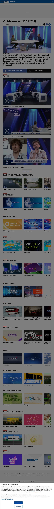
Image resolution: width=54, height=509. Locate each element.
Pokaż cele (18, 506)
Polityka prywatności (36, 491)
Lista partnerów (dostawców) (7, 499)
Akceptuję (18, 502)
